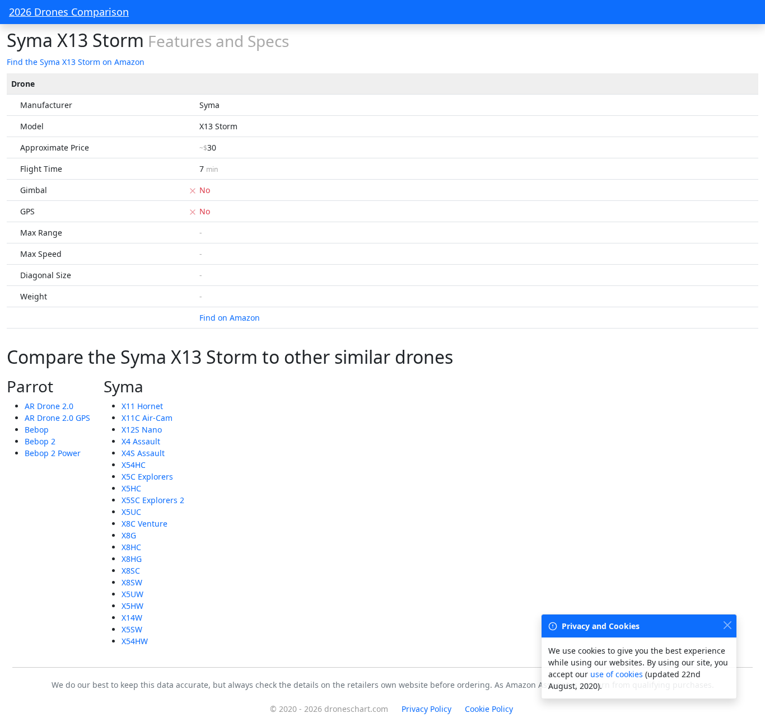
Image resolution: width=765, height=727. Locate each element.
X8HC (131, 547)
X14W (132, 617)
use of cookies (616, 674)
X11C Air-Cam (147, 417)
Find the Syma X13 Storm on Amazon (75, 62)
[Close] (727, 625)
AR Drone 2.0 (49, 406)
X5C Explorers (147, 476)
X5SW (132, 629)
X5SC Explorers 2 (153, 500)
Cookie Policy (489, 708)
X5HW (132, 606)
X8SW (132, 582)
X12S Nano (142, 429)
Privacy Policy (426, 708)
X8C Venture (144, 523)
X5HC (131, 488)
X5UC (131, 511)
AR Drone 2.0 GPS (57, 417)
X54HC (134, 464)
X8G (129, 535)
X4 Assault (141, 441)
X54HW (135, 641)
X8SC (131, 570)
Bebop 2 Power (53, 453)
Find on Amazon (229, 317)
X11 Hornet (142, 406)
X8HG (132, 559)
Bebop (37, 429)
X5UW (132, 594)
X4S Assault (143, 453)
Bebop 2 (40, 441)
